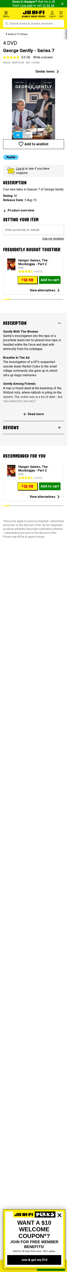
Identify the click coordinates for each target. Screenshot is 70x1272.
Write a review (43, 57)
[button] (11, 14)
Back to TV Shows (18, 34)
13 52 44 (48, 5)
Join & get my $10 (34, 1260)
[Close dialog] (59, 1229)
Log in (20, 168)
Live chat (26, 5)
